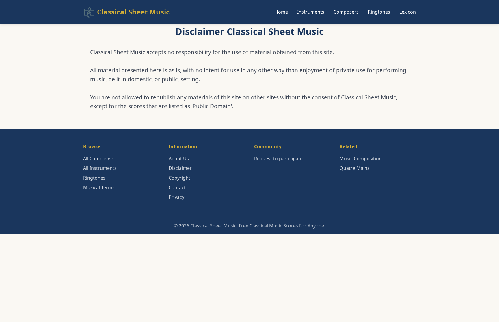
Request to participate (278, 158)
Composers (346, 12)
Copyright (179, 178)
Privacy (176, 197)
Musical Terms (99, 187)
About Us (179, 158)
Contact (177, 187)
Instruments (310, 12)
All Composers (99, 158)
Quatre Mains (355, 168)
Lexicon (407, 12)
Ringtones (379, 12)
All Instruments (100, 168)
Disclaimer (180, 168)
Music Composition (361, 158)
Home (281, 12)
